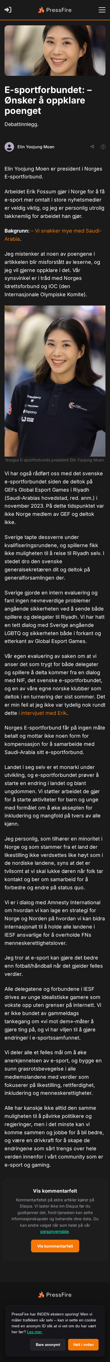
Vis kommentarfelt (55, 1246)
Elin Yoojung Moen (35, 146)
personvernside (54, 1231)
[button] (55, 1220)
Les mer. (35, 1332)
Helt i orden (83, 1345)
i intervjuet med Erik (43, 713)
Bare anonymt (48, 1345)
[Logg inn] (9, 9)
